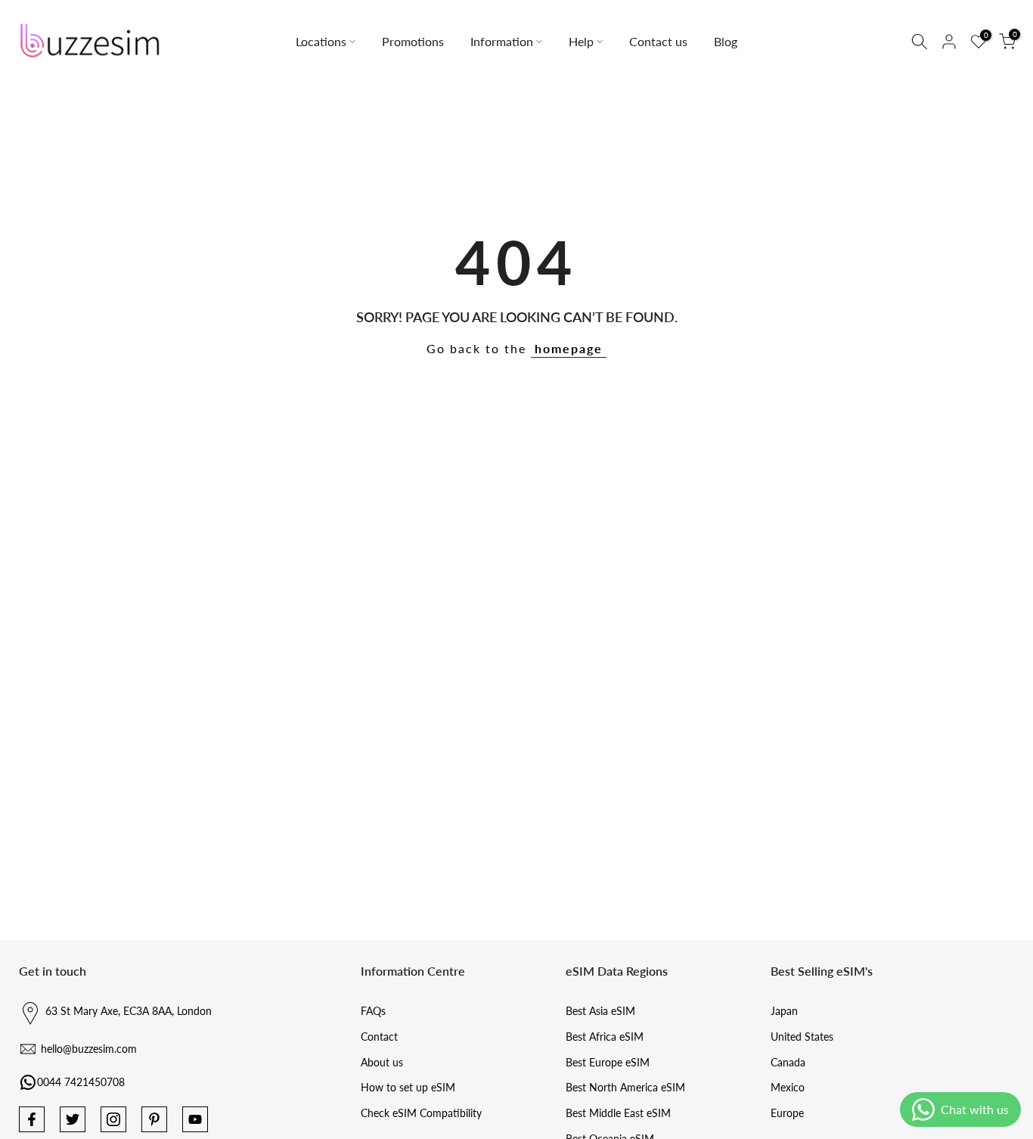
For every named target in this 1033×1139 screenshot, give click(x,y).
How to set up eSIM (408, 1087)
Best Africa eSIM (605, 1036)
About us (382, 1062)
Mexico (788, 1087)
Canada (788, 1062)
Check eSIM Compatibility (421, 1112)
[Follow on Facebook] (32, 1119)
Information (501, 41)
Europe (787, 1112)
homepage (569, 348)
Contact (379, 1036)
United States (802, 1036)
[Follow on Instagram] (113, 1119)
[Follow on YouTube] (195, 1119)
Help (581, 41)
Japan (784, 1010)
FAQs (373, 1010)
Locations (321, 41)
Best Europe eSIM (608, 1062)
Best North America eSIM (625, 1087)
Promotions (413, 41)
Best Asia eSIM (600, 1010)
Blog (725, 41)
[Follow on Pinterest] (154, 1119)
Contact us (658, 41)
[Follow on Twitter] (72, 1119)
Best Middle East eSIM (618, 1112)
